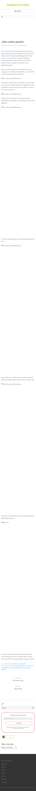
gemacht (3, 773)
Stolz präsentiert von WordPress (9, 787)
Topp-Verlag (26, 668)
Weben (3, 669)
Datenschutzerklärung (18, 728)
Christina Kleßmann (10, 53)
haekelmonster (18, 4)
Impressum (4, 764)
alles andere (4, 782)
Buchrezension (19, 666)
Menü (19, 11)
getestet (22, 664)
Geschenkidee (15, 668)
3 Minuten (3, 779)
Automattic (31, 787)
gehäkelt (3, 770)
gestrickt (14, 664)
